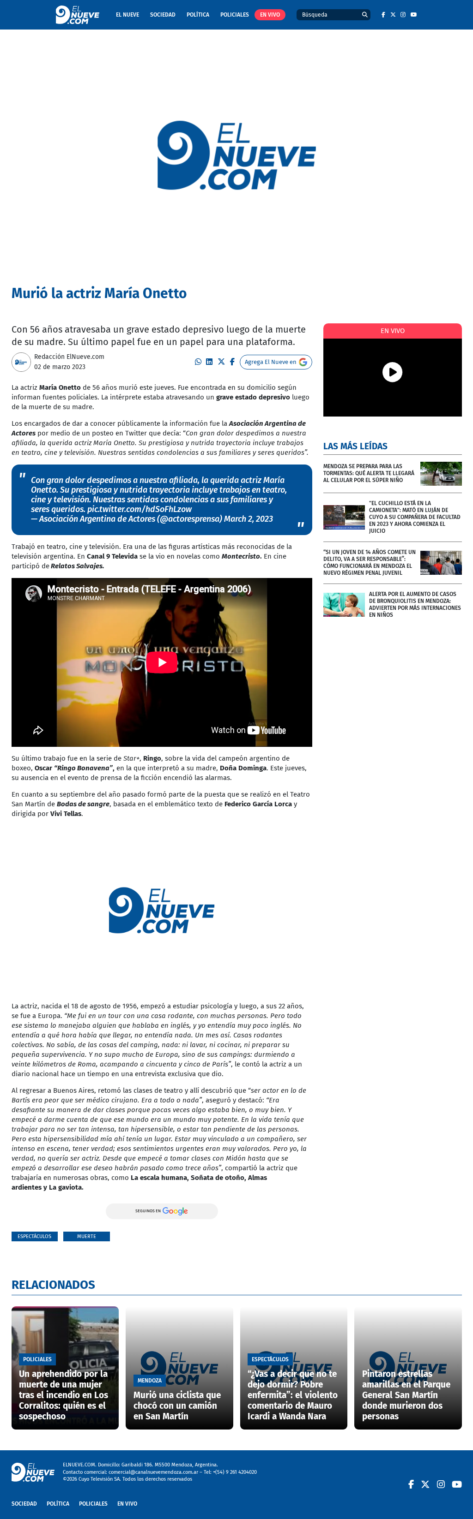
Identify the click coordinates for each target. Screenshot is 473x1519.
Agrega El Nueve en (271, 361)
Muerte (86, 1236)
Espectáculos (34, 1236)
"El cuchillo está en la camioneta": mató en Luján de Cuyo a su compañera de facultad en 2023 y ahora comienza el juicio (415, 517)
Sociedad (163, 15)
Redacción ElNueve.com (69, 357)
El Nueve (127, 15)
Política (198, 15)
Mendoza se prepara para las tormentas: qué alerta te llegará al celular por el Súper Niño (368, 473)
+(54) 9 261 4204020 (235, 1472)
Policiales (234, 15)
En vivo (270, 15)
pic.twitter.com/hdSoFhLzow (139, 509)
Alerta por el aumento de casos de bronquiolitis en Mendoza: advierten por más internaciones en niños (415, 604)
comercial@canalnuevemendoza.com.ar (153, 1472)
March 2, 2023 (248, 519)
